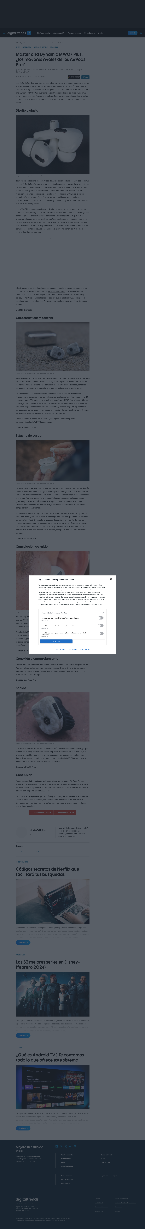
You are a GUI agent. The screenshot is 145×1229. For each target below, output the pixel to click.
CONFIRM (56, 641)
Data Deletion (60, 649)
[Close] (112, 580)
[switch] (101, 617)
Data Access (72, 649)
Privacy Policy (85, 649)
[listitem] (72, 613)
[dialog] (72, 614)
